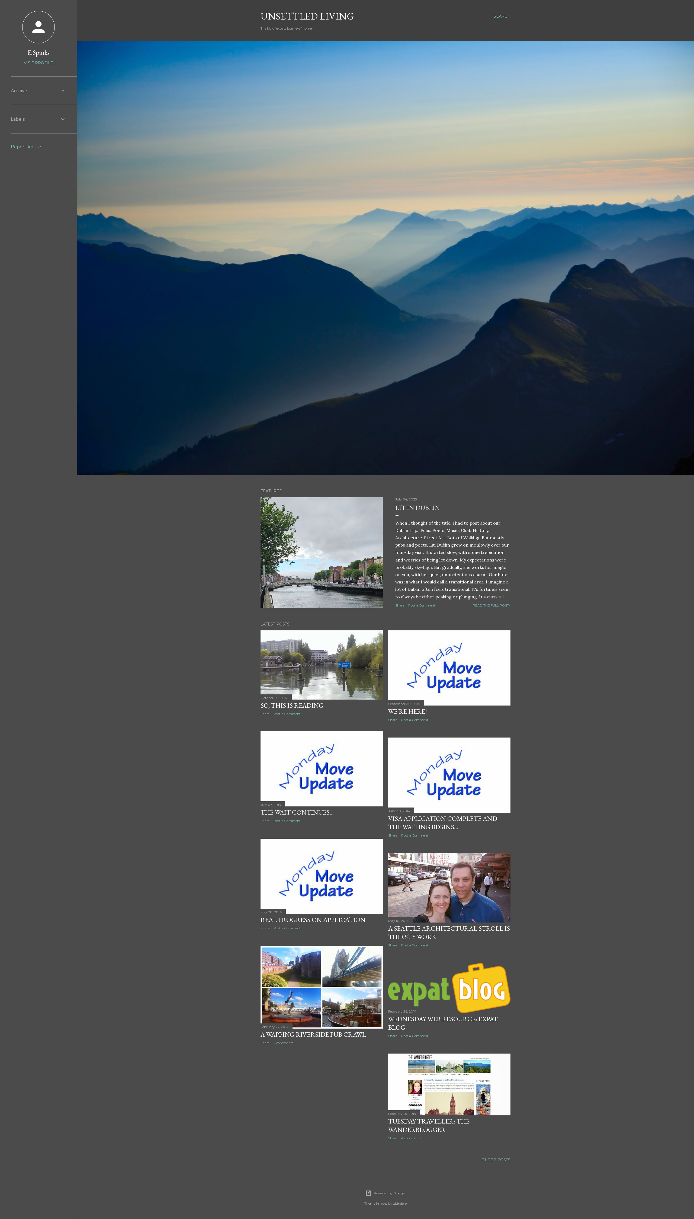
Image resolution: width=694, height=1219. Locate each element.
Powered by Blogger (390, 1193)
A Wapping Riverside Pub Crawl (313, 1034)
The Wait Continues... (297, 812)
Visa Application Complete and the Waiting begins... (442, 822)
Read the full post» (491, 605)
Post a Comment (421, 605)
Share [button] (399, 605)
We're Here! (407, 711)
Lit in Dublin (417, 507)
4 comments (411, 1138)
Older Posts (495, 1159)
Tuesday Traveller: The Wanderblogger (429, 1125)
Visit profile (38, 62)
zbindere (400, 1203)
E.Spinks (39, 52)
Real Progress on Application (313, 919)
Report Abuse (26, 146)
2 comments (283, 1043)
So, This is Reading (292, 705)
